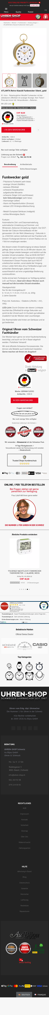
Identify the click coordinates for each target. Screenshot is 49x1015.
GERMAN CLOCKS (27, 391)
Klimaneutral (21, 442)
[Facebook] (19, 728)
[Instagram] (24, 728)
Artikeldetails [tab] (26, 164)
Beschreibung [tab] (10, 164)
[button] (18, 9)
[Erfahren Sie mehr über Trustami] (3, 622)
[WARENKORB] (31, 9)
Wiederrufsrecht (25, 450)
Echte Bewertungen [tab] (28, 169)
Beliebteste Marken (24, 629)
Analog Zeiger (32, 23)
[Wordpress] (13, 728)
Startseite (7, 23)
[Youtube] (36, 728)
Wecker (14, 23)
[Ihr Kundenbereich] (38, 10)
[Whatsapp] (30, 728)
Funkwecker (22, 23)
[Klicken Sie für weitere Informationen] (24, 612)
